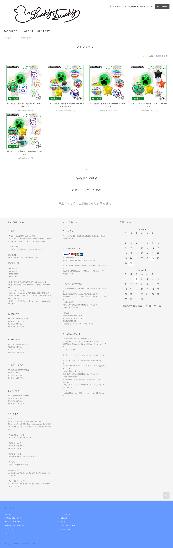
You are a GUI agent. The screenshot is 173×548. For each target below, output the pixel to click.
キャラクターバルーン (11, 38)
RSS (62, 529)
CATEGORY (11, 31)
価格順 (158, 56)
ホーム (7, 514)
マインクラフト (26, 38)
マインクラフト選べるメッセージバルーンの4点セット (66, 104)
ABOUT (29, 31)
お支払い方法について (13, 518)
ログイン (144, 6)
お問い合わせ (10, 533)
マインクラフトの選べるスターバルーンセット (149, 104)
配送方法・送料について (14, 522)
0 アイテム (163, 6)
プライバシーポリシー (13, 529)
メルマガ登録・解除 (67, 525)
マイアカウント (119, 6)
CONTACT (43, 31)
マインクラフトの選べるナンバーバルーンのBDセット (24, 104)
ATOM (68, 529)
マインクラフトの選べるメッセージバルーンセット (107, 104)
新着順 (166, 56)
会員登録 (132, 6)
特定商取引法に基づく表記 (15, 525)
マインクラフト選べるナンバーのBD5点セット (24, 152)
